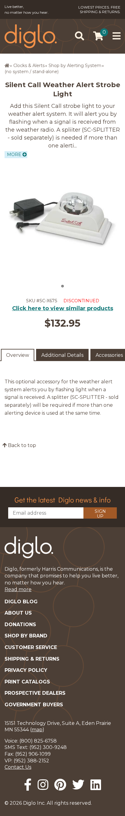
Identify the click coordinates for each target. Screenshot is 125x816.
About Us (18, 613)
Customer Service (31, 647)
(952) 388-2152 (31, 761)
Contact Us (18, 767)
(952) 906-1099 (33, 754)
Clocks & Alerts (29, 65)
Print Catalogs (27, 682)
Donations (20, 624)
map (37, 730)
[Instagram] (43, 784)
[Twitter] (78, 784)
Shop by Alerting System (75, 65)
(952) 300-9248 (48, 747)
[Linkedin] (95, 784)
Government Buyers (34, 705)
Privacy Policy (26, 670)
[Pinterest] (60, 784)
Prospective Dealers (35, 693)
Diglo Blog (21, 602)
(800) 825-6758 (38, 741)
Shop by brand (26, 636)
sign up (100, 514)
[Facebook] (28, 784)
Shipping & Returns (32, 659)
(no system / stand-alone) (32, 71)
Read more (18, 589)
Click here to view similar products (62, 308)
